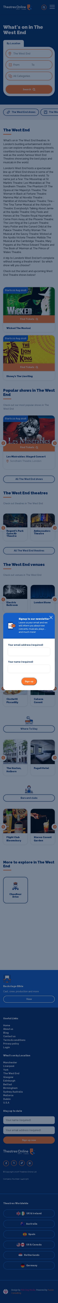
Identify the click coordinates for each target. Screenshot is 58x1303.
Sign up (29, 681)
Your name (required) (20, 662)
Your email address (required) (25, 645)
